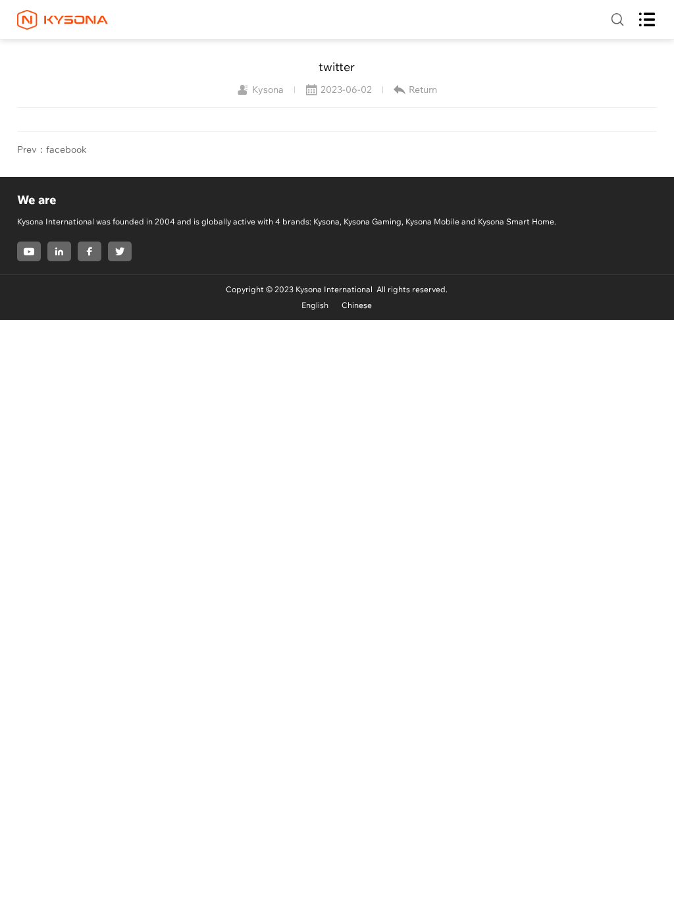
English (314, 305)
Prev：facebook (52, 149)
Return (423, 89)
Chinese (357, 305)
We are (37, 199)
